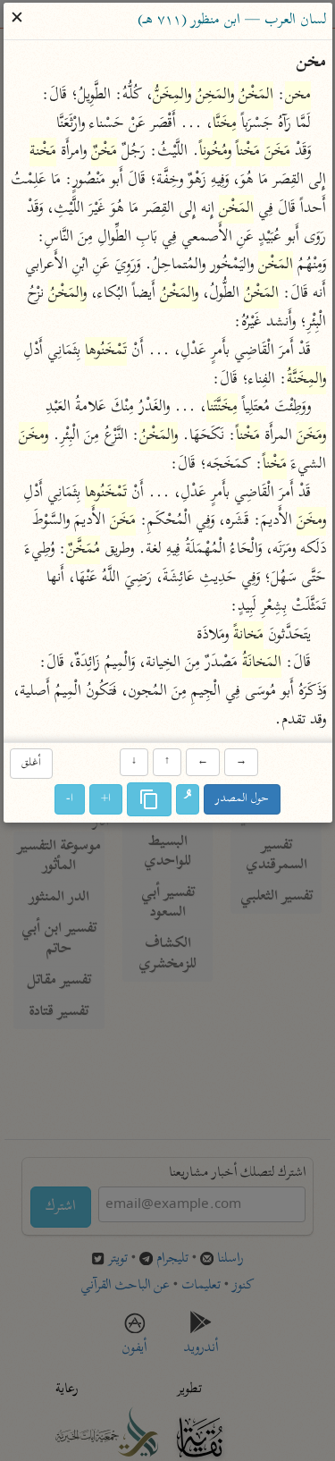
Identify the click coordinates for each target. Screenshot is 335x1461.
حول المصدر (242, 799)
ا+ (106, 799)
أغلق (31, 764)
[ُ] (187, 799)
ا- (69, 799)
